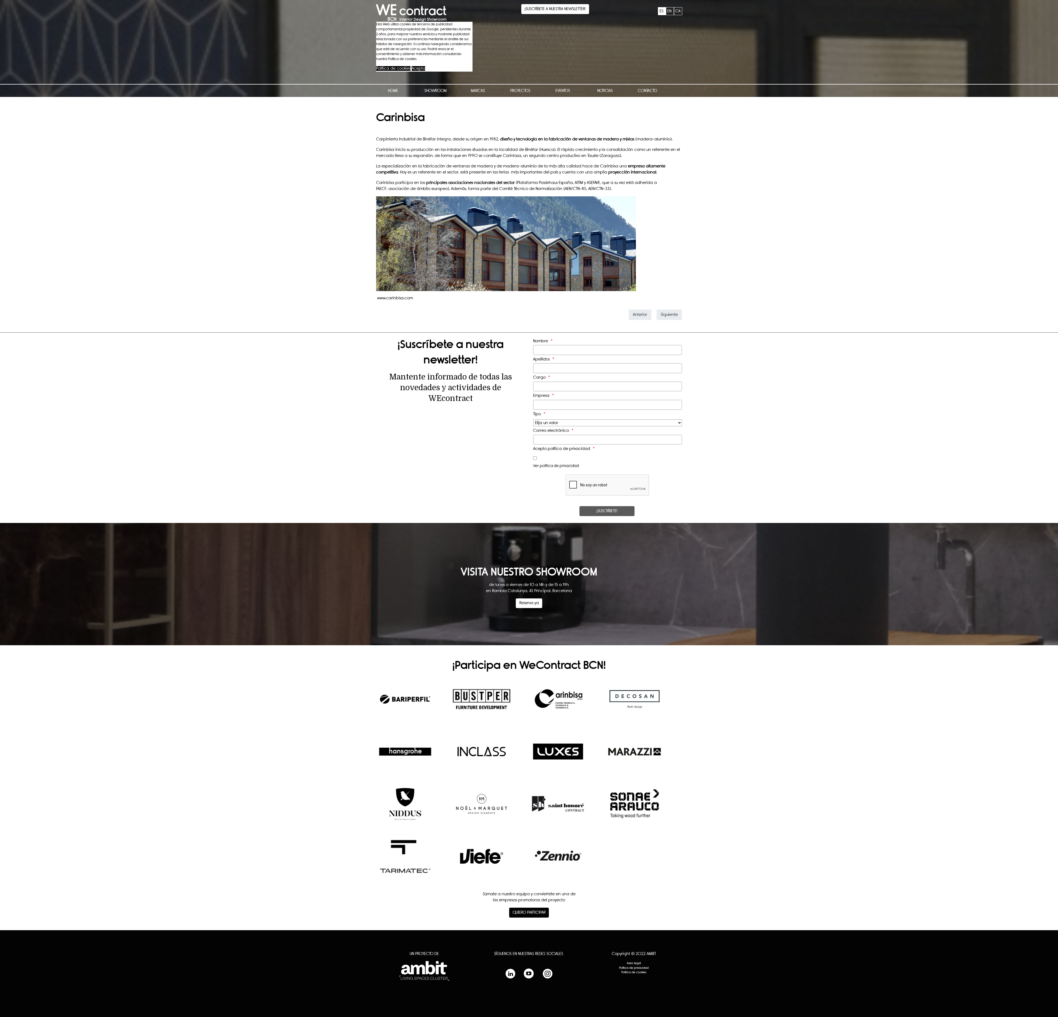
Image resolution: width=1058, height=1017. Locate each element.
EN (670, 11)
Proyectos (520, 90)
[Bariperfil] (405, 703)
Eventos (562, 90)
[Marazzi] (635, 755)
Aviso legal (634, 963)
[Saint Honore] (558, 808)
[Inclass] (482, 755)
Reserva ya (529, 603)
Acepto (418, 68)
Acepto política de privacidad (561, 448)
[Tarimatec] (405, 861)
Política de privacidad (634, 968)
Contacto (647, 90)
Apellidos (541, 359)
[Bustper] (482, 703)
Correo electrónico (551, 430)
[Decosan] (635, 703)
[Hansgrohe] (405, 755)
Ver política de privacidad (556, 466)
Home (393, 90)
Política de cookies (393, 68)
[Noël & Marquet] (482, 808)
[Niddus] (405, 808)
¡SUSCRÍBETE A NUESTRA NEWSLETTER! (555, 9)
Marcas (478, 90)
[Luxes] (558, 755)
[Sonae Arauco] (635, 808)
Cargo (539, 377)
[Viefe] (482, 860)
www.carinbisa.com (394, 298)
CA (678, 11)
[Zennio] (558, 860)
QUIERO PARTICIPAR (529, 912)
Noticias (605, 90)
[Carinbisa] (558, 703)
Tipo (537, 414)
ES (662, 11)
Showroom (435, 90)
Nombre (540, 341)
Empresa (541, 395)
